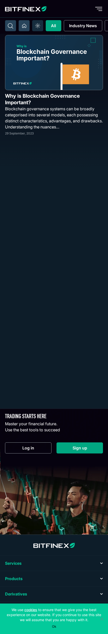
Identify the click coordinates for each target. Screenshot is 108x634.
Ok (54, 626)
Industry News (83, 25)
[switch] (37, 25)
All (53, 25)
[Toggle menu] (99, 9)
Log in (36, 449)
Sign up (88, 449)
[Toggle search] (10, 25)
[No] (101, 618)
